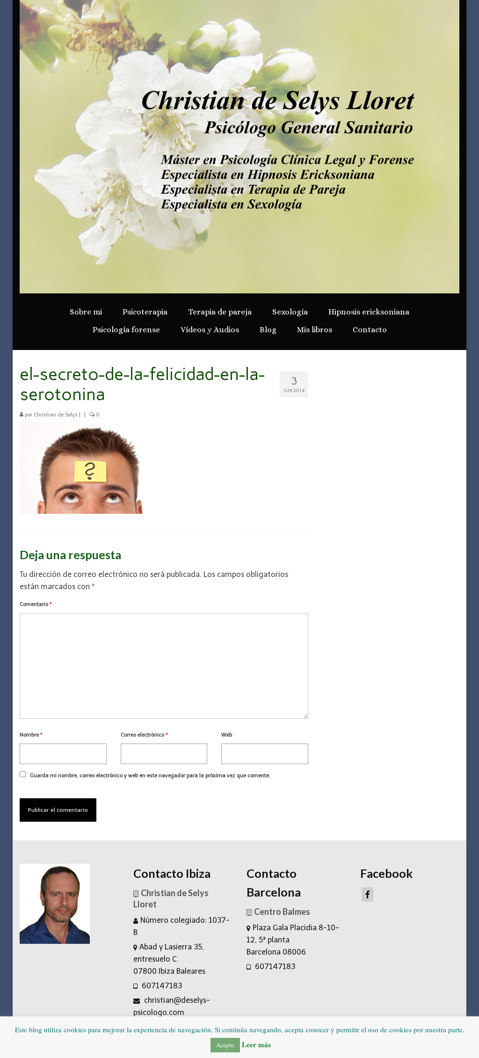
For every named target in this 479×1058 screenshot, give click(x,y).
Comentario (35, 604)
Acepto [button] (225, 1045)
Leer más (256, 1044)
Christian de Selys (56, 415)
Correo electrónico (144, 735)
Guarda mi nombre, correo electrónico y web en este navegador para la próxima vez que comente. (150, 776)
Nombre (31, 735)
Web (226, 735)
